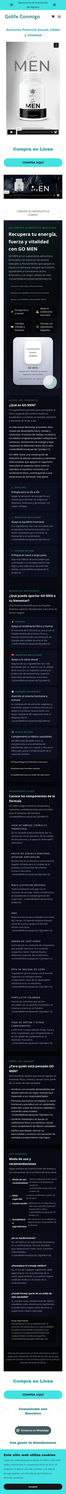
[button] (59, 17)
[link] (24, 17)
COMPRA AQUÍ (33, 162)
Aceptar (33, 1486)
